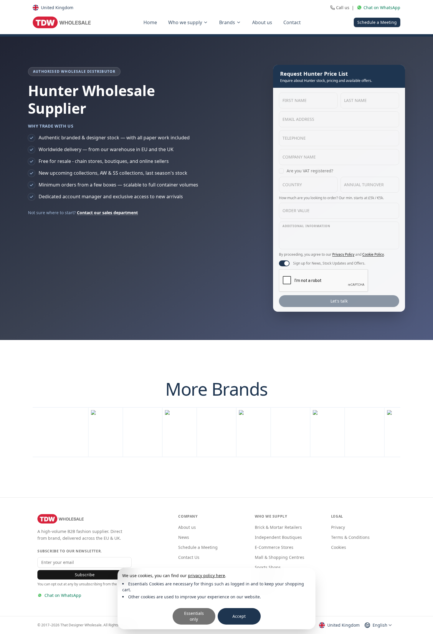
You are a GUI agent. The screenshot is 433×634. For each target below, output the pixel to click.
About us (262, 22)
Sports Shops (268, 567)
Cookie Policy (373, 254)
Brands (227, 22)
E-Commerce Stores (274, 547)
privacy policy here (206, 575)
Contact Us (188, 557)
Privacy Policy (343, 254)
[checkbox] (281, 171)
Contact (292, 22)
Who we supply (185, 22)
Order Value (296, 210)
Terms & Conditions (350, 537)
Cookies (338, 547)
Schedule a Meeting (377, 22)
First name (294, 100)
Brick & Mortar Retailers (278, 527)
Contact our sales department (107, 212)
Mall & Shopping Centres (279, 557)
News (183, 537)
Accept (239, 616)
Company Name (299, 157)
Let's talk (339, 301)
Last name (355, 100)
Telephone (294, 138)
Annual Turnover (364, 184)
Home (150, 22)
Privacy (338, 527)
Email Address (298, 119)
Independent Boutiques (278, 537)
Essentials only (194, 616)
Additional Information (306, 226)
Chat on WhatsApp (62, 595)
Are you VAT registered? (310, 171)
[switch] (284, 263)
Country (292, 184)
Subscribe (85, 574)
